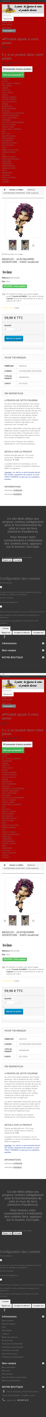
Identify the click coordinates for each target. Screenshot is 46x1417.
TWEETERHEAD (8, 166)
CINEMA (5, 88)
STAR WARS (7, 86)
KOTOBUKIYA (7, 141)
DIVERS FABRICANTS (10, 115)
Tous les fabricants (9, 102)
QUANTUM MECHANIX (11, 159)
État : (4, 281)
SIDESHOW (6, 161)
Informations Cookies (10, 1350)
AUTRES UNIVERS (9, 99)
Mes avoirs (6, 1371)
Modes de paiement (9, 177)
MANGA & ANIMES (9, 97)
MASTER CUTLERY (9, 143)
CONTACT (6, 182)
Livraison (5, 180)
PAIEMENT (17, 494)
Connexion (6, 1)
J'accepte (17, 560)
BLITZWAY (6, 111)
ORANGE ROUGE (9, 152)
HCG (3, 132)
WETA (4, 170)
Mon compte (9, 650)
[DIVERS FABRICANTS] (7, 271)
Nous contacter (8, 1321)
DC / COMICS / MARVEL (11, 83)
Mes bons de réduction (11, 1381)
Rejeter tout (7, 560)
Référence (6, 278)
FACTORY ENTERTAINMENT (13, 122)
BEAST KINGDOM (9, 109)
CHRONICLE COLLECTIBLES (13, 113)
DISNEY (5, 95)
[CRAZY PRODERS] (23, 8)
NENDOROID (7, 173)
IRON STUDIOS (8, 138)
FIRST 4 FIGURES (9, 125)
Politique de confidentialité (12, 1357)
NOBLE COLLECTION (10, 150)
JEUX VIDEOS (7, 93)
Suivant (33, 245)
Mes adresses (7, 1374)
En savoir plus (7, 557)
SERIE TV (6, 90)
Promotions (6, 175)
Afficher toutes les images (13, 254)
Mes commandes (8, 1367)
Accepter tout (38, 633)
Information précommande (12, 1347)
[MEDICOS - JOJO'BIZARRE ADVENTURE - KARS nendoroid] (12, 245)
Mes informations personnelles (14, 1377)
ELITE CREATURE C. (10, 118)
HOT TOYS (6, 134)
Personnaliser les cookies (22, 557)
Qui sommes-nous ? (10, 1354)
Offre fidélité (7, 1331)
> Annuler (5, 628)
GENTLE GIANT (8, 127)
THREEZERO (7, 164)
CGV (3, 1327)
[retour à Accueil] (4, 189)
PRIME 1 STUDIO (8, 157)
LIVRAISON (17, 490)
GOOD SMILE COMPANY (11, 129)
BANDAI (5, 104)
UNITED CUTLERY (9, 168)
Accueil (4, 81)
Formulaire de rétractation (12, 1344)
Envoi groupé (7, 1340)
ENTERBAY (6, 120)
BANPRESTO (7, 106)
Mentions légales (8, 1324)
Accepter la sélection (22, 633)
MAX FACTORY (8, 145)
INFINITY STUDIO (9, 136)
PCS (3, 154)
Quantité (7, 325)
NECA (4, 148)
